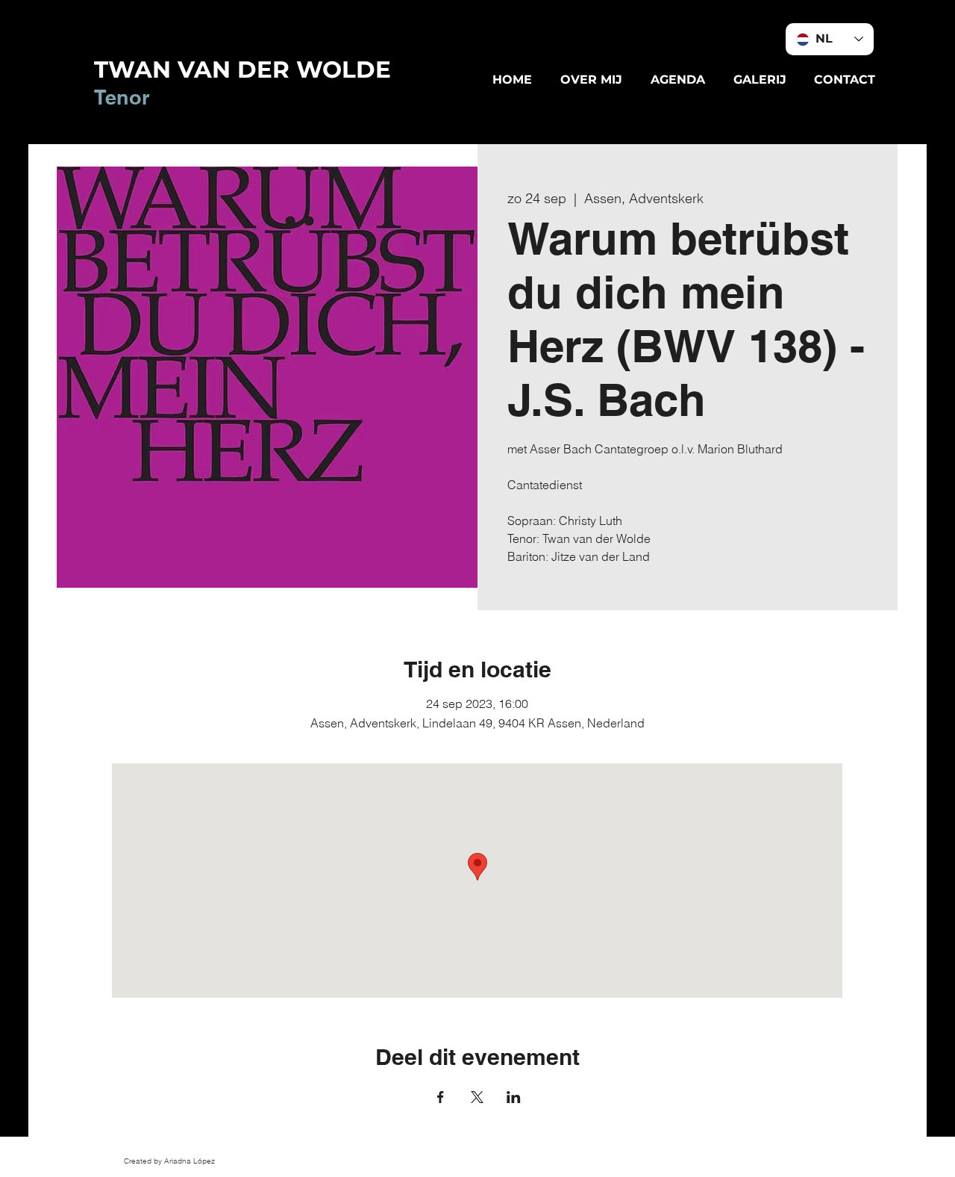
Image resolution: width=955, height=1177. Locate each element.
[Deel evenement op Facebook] (440, 1097)
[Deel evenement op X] (477, 1097)
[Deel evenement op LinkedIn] (514, 1097)
